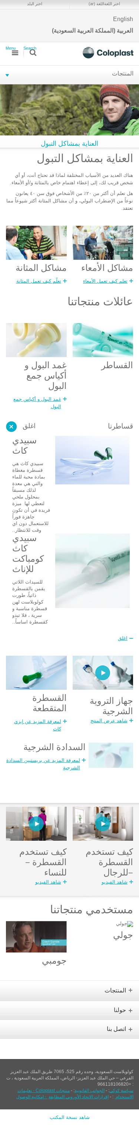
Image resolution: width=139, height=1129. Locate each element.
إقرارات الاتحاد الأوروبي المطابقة (79, 1096)
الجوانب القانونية (90, 1090)
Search (29, 48)
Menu (11, 48)
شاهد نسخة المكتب (70, 1117)
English (123, 19)
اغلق (29, 426)
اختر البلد (34, 3)
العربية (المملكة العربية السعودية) (92, 31)
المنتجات (122, 74)
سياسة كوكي (121, 1090)
